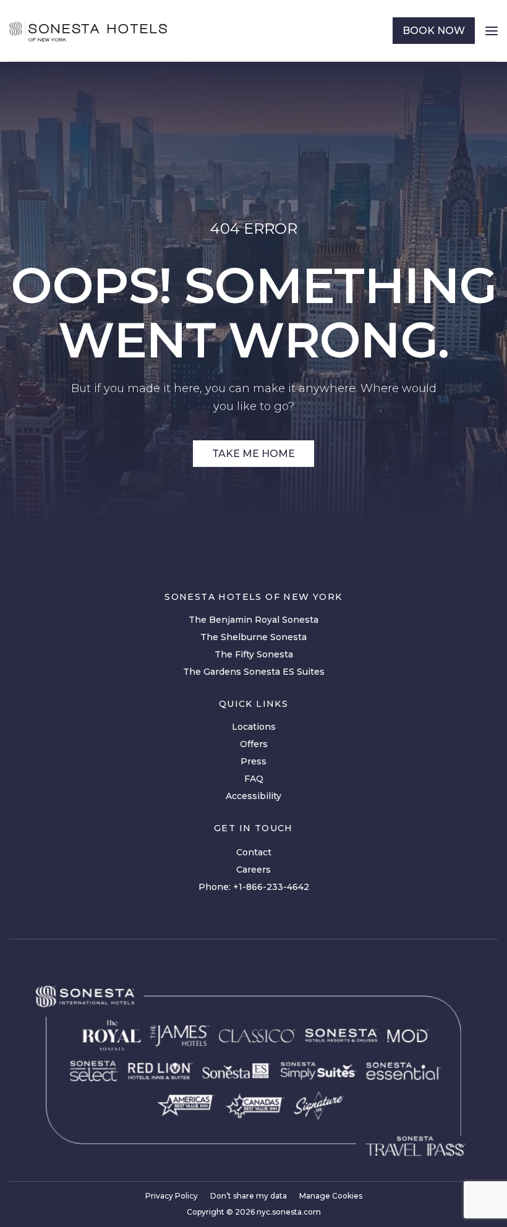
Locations (254, 726)
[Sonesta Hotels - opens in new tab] (85, 996)
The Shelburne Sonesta (253, 637)
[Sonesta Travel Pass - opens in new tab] (415, 1146)
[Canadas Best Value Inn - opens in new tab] (254, 1105)
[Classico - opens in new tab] (257, 1035)
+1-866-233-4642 (271, 886)
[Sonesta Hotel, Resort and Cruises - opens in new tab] (341, 1035)
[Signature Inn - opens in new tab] (319, 1105)
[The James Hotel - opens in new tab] (179, 1035)
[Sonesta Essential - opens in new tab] (403, 1071)
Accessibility (253, 796)
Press (253, 761)
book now (434, 30)
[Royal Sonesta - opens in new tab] (111, 1035)
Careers (253, 869)
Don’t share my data (248, 1195)
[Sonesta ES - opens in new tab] (237, 1071)
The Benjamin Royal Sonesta (253, 619)
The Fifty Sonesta (254, 654)
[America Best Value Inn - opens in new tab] (185, 1105)
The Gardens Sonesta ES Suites (254, 671)
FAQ (253, 778)
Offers (254, 744)
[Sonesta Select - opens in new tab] (94, 1071)
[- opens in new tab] (318, 1071)
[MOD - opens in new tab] (407, 1035)
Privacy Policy (171, 1195)
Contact (253, 852)
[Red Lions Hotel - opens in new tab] (160, 1071)
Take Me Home (253, 454)
